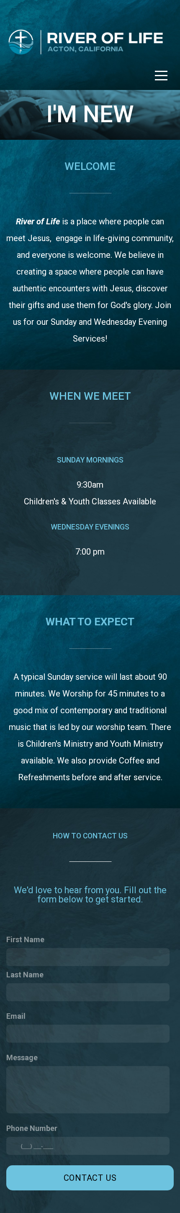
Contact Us (90, 1178)
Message (22, 1057)
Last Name (25, 974)
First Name (25, 939)
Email (16, 1016)
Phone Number (31, 1128)
